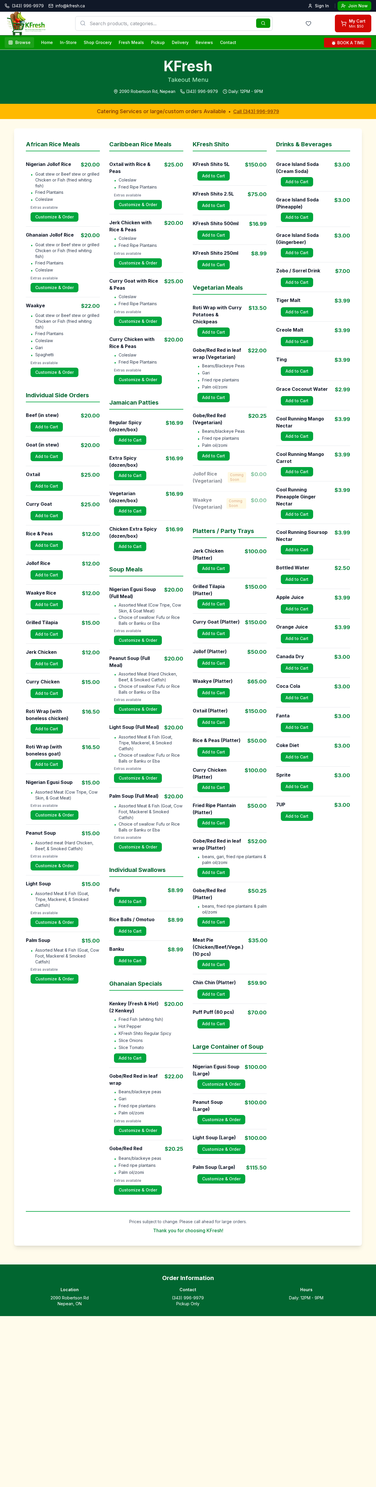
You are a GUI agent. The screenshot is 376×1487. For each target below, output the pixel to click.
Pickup (158, 42)
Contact (228, 42)
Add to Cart (46, 426)
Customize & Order (54, 216)
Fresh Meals (131, 42)
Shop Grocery (98, 42)
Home (47, 42)
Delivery (180, 42)
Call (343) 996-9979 (256, 111)
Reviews (204, 42)
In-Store (68, 42)
